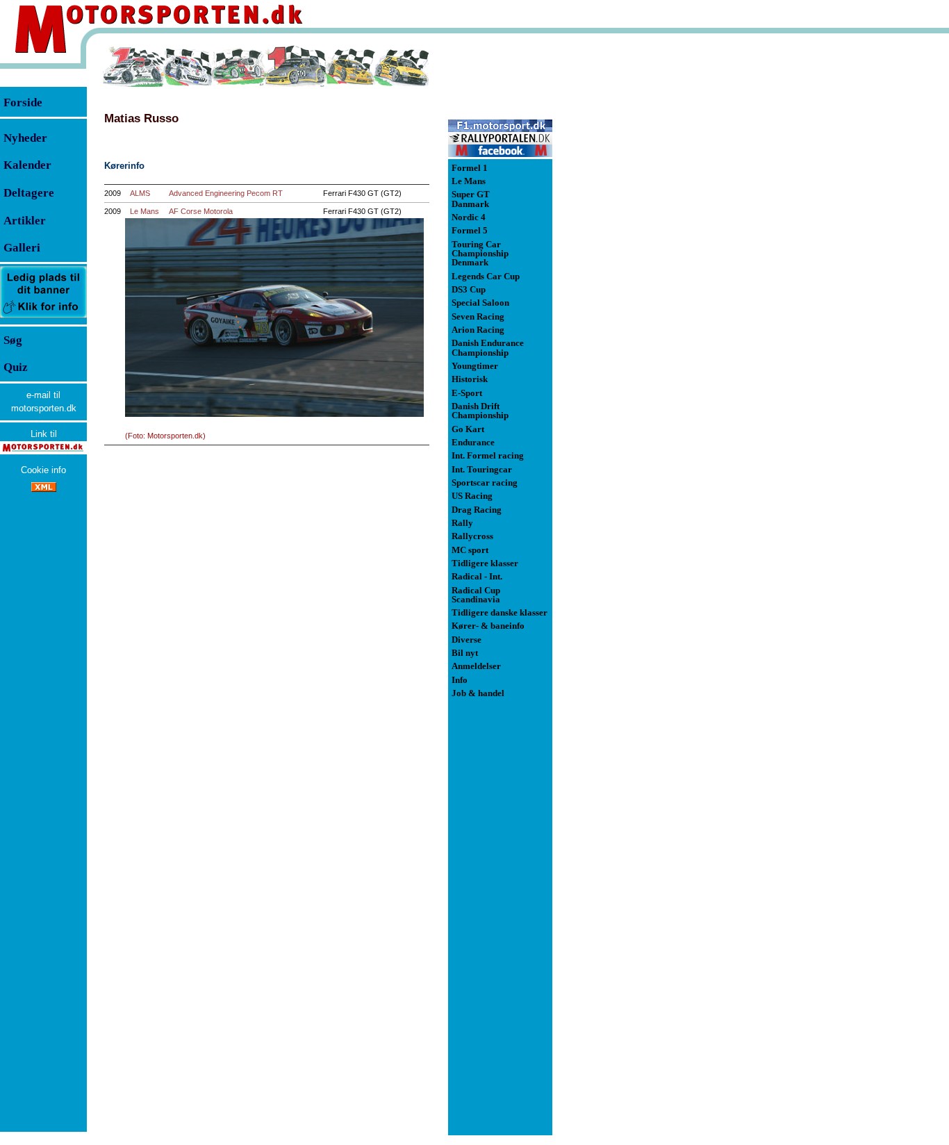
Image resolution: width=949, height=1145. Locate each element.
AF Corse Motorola (201, 211)
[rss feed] (43, 489)
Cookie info (43, 470)
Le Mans (144, 211)
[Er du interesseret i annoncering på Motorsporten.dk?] (43, 317)
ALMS (140, 193)
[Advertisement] (625, 252)
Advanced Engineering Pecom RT (226, 193)
